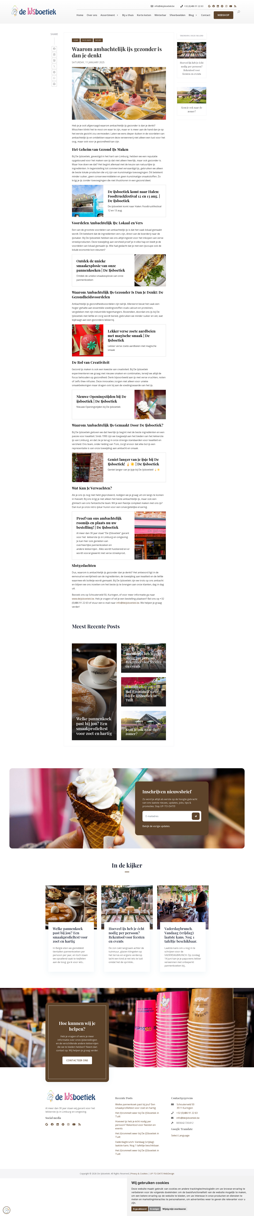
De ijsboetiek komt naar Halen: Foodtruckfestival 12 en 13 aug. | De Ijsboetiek (134, 196)
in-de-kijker (86, 40)
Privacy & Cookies (139, 1173)
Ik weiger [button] (154, 1209)
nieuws (98, 40)
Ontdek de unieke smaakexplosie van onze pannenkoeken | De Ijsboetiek (100, 265)
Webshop (223, 15)
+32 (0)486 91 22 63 (187, 1113)
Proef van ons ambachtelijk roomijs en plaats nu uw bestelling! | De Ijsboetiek (99, 523)
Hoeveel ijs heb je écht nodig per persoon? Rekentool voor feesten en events (135, 1125)
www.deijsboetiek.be (83, 598)
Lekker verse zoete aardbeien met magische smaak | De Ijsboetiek (132, 335)
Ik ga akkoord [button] (140, 1209)
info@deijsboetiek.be (127, 602)
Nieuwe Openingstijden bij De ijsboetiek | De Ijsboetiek (101, 398)
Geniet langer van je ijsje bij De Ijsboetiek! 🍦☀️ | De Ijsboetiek (133, 461)
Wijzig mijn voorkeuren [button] (174, 1209)
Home (75, 40)
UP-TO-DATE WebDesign (162, 1173)
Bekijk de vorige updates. (156, 826)
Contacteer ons (77, 1060)
